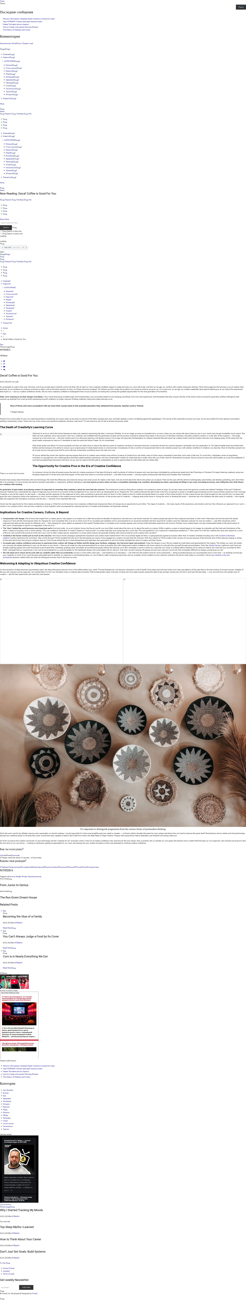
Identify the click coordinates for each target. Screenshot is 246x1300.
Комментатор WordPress (10, 43)
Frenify (34, 1293)
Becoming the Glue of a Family (22, 916)
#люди (24, 876)
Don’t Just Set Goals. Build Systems (23, 1252)
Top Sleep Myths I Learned (17, 1227)
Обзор (5, 1115)
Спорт (5, 1121)
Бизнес (6, 1093)
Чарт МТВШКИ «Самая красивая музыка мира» (22, 21)
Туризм (6, 1129)
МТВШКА (5, 349)
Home (5, 328)
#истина (11, 876)
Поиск (2, 3)
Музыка (6, 1112)
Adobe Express (215, 545)
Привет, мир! (27, 43)
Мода (5, 1109)
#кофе (18, 876)
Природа (6, 1118)
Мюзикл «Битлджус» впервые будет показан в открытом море (29, 19)
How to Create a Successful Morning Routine (20, 27)
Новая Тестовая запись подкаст (16, 24)
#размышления (34, 876)
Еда (4, 334)
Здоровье (7, 1098)
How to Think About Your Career (20, 1239)
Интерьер (7, 1101)
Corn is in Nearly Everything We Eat (25, 956)
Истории (6, 1104)
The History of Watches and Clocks (16, 30)
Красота (6, 1107)
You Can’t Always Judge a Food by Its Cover (31, 936)
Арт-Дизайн (8, 1090)
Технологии (8, 1126)
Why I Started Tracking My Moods (21, 1210)
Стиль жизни (8, 1123)
